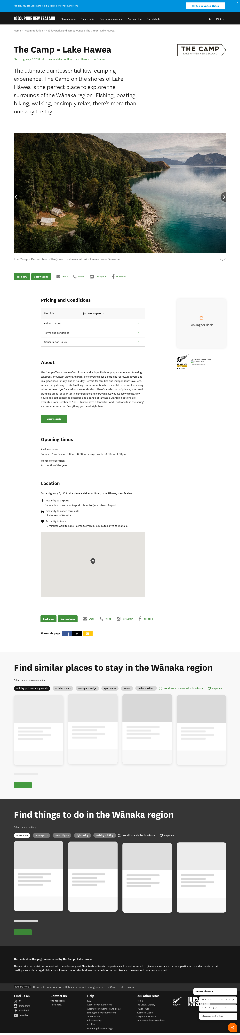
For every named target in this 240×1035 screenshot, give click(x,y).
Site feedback (57, 1000)
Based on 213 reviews (198, 365)
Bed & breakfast (146, 688)
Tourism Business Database (150, 1020)
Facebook (24, 1010)
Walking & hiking (104, 835)
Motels (126, 688)
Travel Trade (142, 1008)
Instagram (24, 1005)
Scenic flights (62, 835)
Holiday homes (63, 688)
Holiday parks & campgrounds (32, 688)
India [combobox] (219, 18)
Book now (21, 276)
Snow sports (41, 835)
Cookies (91, 1024)
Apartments (110, 688)
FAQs (90, 1000)
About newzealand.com (99, 1004)
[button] (68, 19)
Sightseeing (82, 835)
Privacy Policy (94, 1020)
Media (139, 1000)
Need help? (56, 1004)
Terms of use (93, 1016)
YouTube (23, 1015)
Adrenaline (22, 835)
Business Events (144, 1012)
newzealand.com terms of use (149, 970)
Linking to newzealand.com (101, 1012)
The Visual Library (145, 1004)
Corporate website (146, 1016)
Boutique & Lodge (87, 688)
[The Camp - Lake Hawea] (201, 50)
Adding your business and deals (104, 1008)
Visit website (41, 276)
